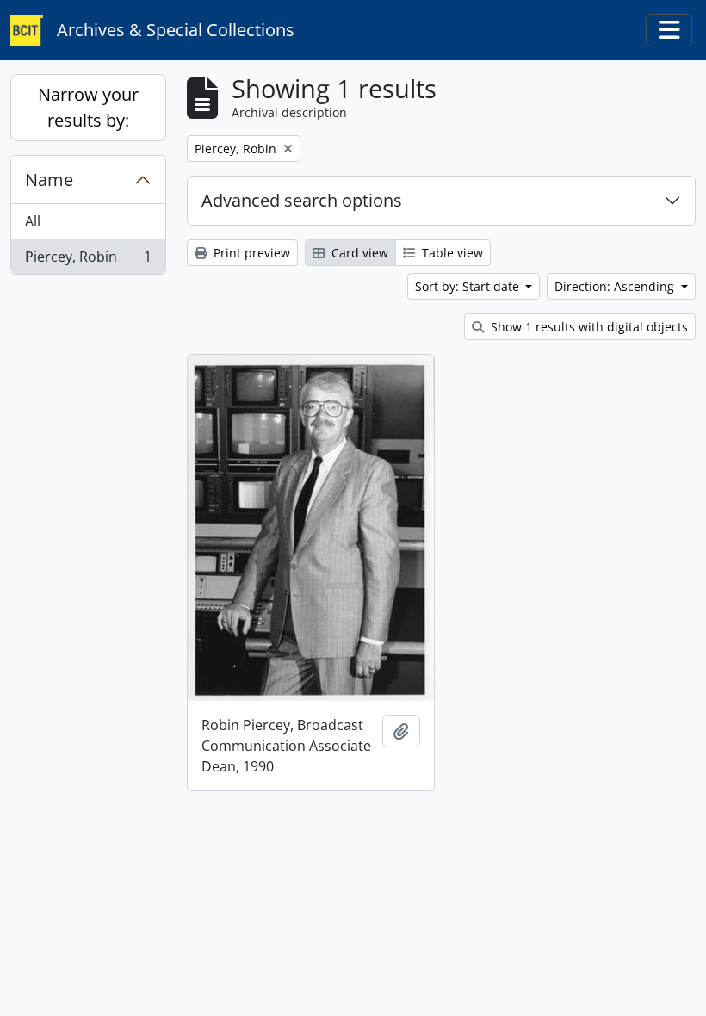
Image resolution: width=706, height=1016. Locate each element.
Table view (450, 253)
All (32, 221)
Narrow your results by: (88, 107)
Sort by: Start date (469, 286)
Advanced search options (301, 200)
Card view (358, 253)
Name (49, 179)
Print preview (250, 253)
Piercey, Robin (88, 260)
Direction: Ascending (616, 286)
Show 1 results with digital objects (587, 327)
